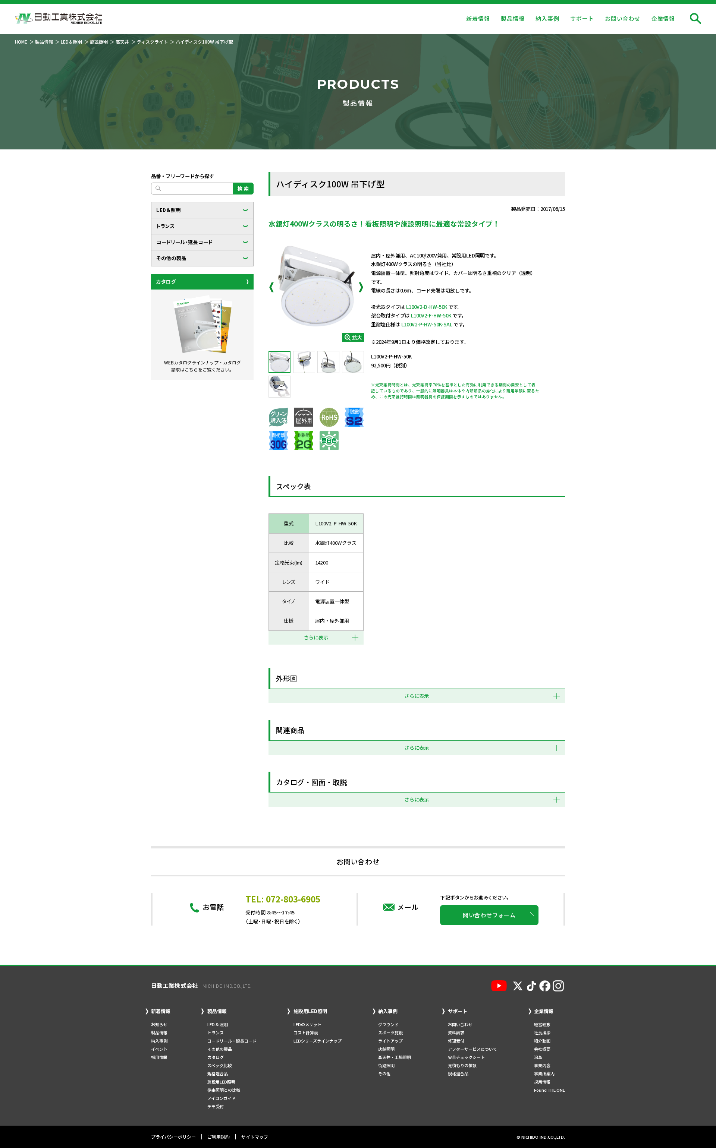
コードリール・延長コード (184, 242)
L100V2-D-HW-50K (426, 306)
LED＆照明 (168, 210)
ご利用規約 (218, 1136)
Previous (271, 287)
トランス (165, 226)
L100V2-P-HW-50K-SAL (426, 324)
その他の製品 (171, 258)
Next (361, 287)
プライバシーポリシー (173, 1136)
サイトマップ (254, 1136)
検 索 (243, 188)
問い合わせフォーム (489, 915)
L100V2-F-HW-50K (431, 315)
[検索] (695, 19)
